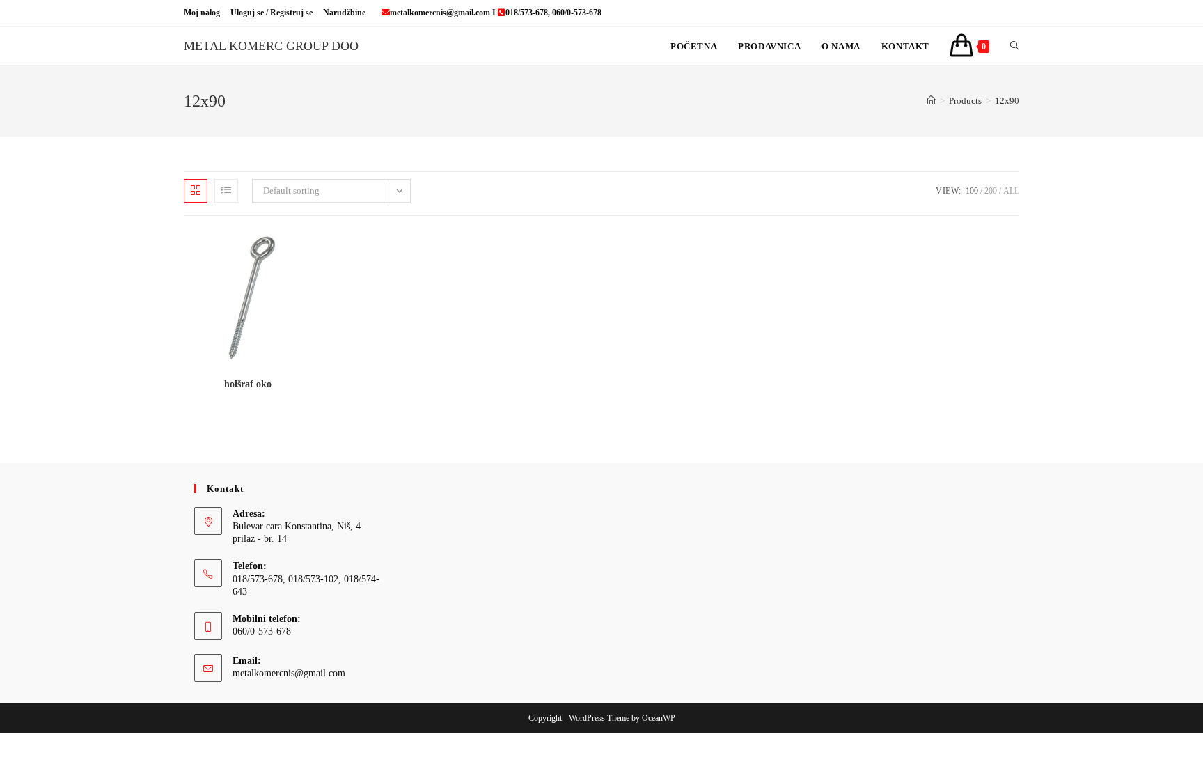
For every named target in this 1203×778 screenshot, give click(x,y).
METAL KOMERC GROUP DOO (271, 46)
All (1011, 191)
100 (972, 191)
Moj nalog (202, 12)
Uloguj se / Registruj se (271, 12)
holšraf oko (248, 384)
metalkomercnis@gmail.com (289, 673)
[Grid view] (195, 191)
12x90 (1007, 100)
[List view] (226, 191)
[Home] (931, 100)
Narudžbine (344, 12)
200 (990, 191)
